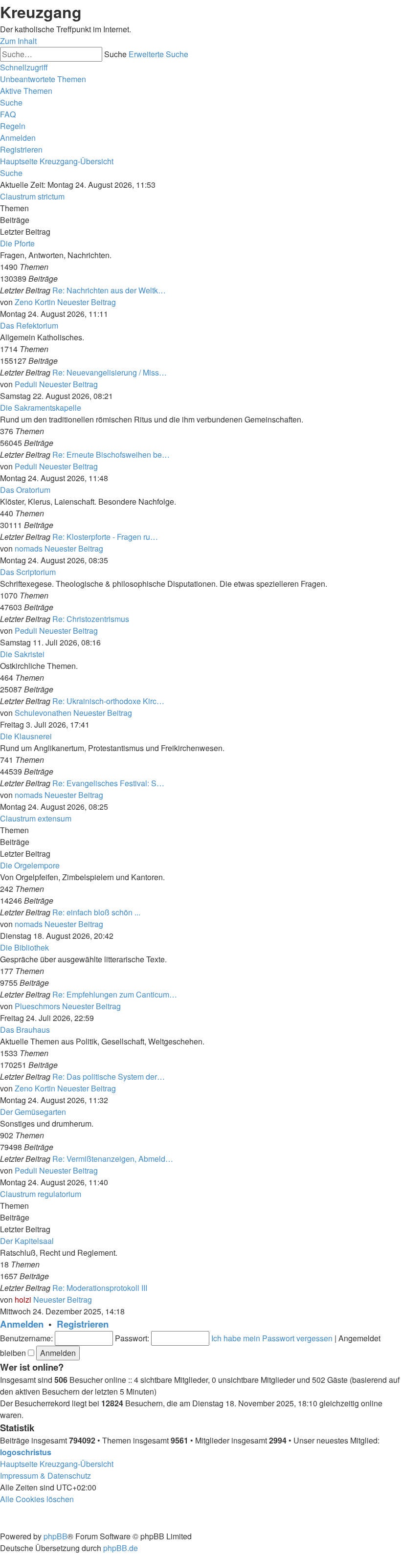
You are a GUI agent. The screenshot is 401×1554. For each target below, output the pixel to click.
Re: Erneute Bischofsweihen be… (111, 454)
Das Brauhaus (25, 1029)
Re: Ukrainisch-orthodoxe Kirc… (108, 701)
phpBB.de (120, 1548)
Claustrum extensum (35, 818)
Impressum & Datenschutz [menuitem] (45, 1475)
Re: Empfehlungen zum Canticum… (114, 994)
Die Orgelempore (30, 865)
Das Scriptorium (28, 571)
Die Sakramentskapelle (40, 407)
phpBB (55, 1536)
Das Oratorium (25, 489)
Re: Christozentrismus (90, 618)
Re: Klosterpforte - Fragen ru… (105, 536)
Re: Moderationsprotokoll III (99, 1287)
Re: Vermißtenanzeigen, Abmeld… (112, 1158)
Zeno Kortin (35, 302)
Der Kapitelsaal (27, 1240)
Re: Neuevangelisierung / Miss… (109, 372)
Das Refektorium (29, 325)
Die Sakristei (22, 654)
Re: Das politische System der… (108, 1076)
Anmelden (22, 1324)
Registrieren (83, 1324)
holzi (23, 1299)
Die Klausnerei (26, 736)
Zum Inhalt (18, 40)
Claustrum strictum (32, 196)
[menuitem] (43, 79)
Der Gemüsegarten (33, 1111)
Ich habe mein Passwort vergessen (272, 1338)
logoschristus (25, 1452)
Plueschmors (37, 1006)
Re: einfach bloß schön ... (96, 912)
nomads (29, 548)
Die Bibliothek (24, 947)
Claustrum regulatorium (40, 1193)
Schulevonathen (43, 712)
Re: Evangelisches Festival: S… (108, 783)
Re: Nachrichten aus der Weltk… (109, 290)
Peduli (26, 384)
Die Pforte (17, 243)
